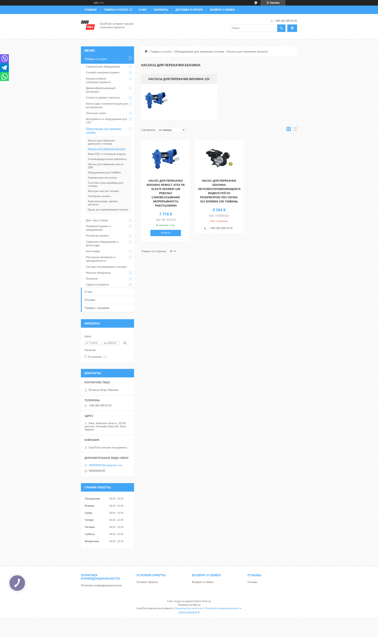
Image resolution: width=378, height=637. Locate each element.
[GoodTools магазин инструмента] (88, 25)
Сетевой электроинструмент (103, 72)
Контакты (161, 9)
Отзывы (89, 299)
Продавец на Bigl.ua (189, 604)
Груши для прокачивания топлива (108, 209)
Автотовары (93, 251)
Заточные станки (96, 113)
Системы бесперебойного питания (106, 266)
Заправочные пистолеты (102, 177)
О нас (143, 9)
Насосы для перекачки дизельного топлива (101, 142)
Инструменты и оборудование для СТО (106, 121)
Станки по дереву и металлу (103, 97)
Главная (90, 9)
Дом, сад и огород (97, 220)
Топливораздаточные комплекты (107, 159)
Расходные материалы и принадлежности (100, 259)
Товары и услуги (116, 9)
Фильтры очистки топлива (103, 191)
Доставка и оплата (189, 9)
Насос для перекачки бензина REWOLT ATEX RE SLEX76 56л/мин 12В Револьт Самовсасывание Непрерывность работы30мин (166, 193)
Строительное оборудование (103, 66)
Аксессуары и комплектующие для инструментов (107, 105)
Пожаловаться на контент (189, 608)
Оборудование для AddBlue (104, 172)
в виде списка (295, 130)
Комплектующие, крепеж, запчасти (103, 203)
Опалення (92, 278)
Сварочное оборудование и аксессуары (102, 243)
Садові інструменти (97, 284)
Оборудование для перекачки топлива (199, 51)
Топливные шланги (99, 196)
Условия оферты (147, 582)
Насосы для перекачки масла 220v (105, 166)
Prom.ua (206, 601)
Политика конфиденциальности (101, 585)
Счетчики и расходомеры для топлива (105, 184)
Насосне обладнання (98, 272)
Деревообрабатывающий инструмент (100, 90)
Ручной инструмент (97, 235)
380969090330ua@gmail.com (105, 465)
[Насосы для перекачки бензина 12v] (156, 102)
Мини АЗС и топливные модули (107, 153)
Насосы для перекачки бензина (106, 148)
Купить (165, 233)
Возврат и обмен (222, 9)
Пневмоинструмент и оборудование (98, 228)
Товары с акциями (96, 308)
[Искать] (281, 28)
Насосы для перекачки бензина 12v (179, 79)
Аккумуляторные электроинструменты (98, 80)
